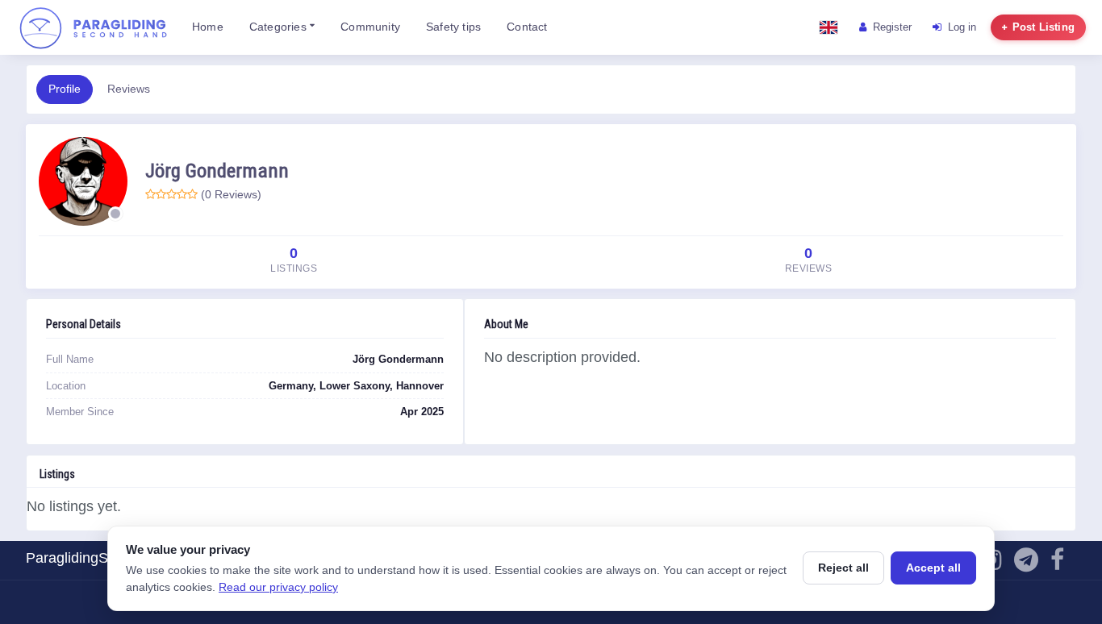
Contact (527, 27)
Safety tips (453, 27)
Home (207, 27)
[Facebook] (1057, 564)
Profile (64, 89)
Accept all (933, 567)
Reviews (128, 89)
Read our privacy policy (278, 586)
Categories (279, 27)
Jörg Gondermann (217, 170)
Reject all (843, 567)
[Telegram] (1026, 564)
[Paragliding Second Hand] (92, 27)
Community (370, 27)
